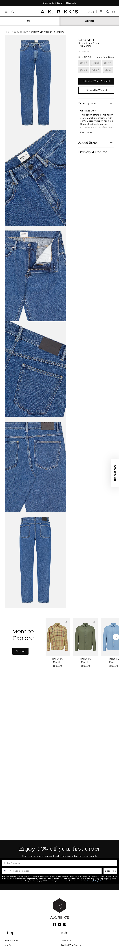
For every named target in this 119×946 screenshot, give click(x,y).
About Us (66, 940)
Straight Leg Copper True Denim (47, 32)
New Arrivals (11, 940)
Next (116, 637)
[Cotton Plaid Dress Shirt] (57, 637)
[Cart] (113, 11)
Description (87, 103)
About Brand (88, 142)
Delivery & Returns (92, 152)
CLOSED (86, 40)
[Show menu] (6, 11)
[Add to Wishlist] (66, 621)
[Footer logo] (59, 908)
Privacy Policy (92, 881)
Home (8, 32)
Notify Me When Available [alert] (96, 81)
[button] (115, 473)
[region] (59, 3)
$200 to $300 (21, 32)
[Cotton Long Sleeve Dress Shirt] (85, 637)
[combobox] (6, 871)
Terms (102, 881)
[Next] (113, 3)
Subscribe (110, 870)
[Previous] (6, 3)
